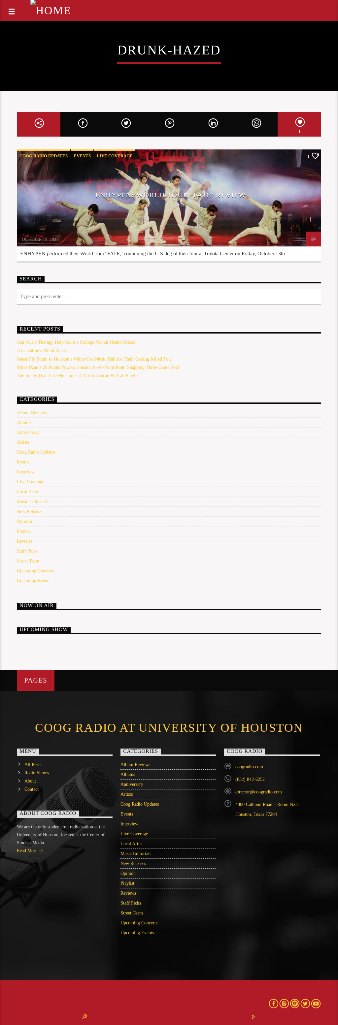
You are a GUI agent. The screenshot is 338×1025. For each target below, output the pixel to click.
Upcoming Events (33, 580)
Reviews (24, 541)
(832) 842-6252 (250, 779)
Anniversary (28, 432)
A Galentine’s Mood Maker (42, 350)
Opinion (24, 521)
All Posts (32, 764)
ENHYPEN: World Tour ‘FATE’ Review (170, 195)
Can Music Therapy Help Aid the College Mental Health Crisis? (76, 342)
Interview (26, 471)
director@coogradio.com (258, 791)
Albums (24, 422)
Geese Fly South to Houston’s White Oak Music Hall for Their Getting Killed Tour (94, 359)
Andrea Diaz (33, 235)
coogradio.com (249, 766)
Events (82, 155)
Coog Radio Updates (43, 155)
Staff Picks (27, 551)
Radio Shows (36, 772)
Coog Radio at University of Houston (169, 728)
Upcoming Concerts (35, 570)
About (30, 781)
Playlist (24, 531)
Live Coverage (115, 155)
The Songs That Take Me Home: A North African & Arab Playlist (78, 375)
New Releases (29, 511)
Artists (23, 442)
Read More (28, 850)
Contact (31, 789)
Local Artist (28, 491)
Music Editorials (32, 501)
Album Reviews (32, 412)
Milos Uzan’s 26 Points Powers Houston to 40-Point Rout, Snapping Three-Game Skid (98, 367)
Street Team (28, 561)
